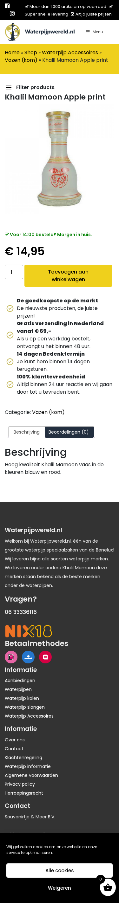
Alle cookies (59, 870)
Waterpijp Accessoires (70, 52)
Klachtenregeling (23, 757)
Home (12, 52)
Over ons (15, 740)
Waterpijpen (18, 689)
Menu (98, 32)
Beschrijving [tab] (27, 432)
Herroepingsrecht (24, 793)
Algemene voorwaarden (31, 775)
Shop (30, 52)
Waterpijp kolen (22, 698)
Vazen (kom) (21, 60)
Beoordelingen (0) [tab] (69, 432)
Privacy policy (20, 784)
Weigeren (59, 888)
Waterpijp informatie (28, 766)
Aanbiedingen (20, 680)
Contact (14, 748)
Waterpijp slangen (25, 707)
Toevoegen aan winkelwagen (68, 275)
